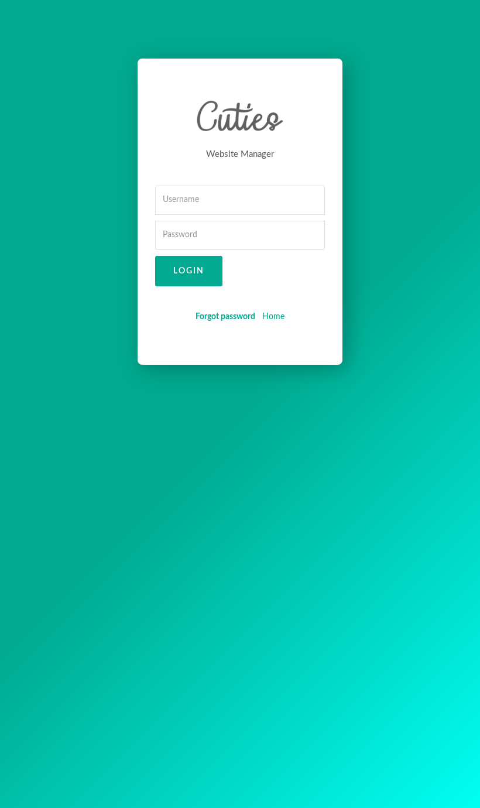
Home (273, 317)
